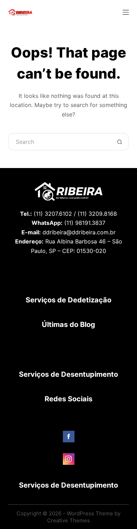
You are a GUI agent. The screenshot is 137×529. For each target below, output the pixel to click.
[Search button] (120, 141)
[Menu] (126, 12)
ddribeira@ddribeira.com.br (79, 232)
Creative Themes (68, 520)
